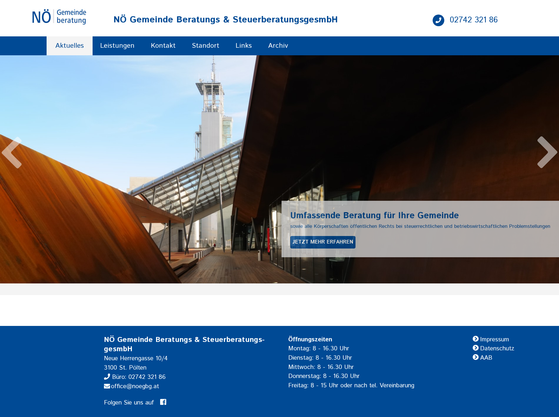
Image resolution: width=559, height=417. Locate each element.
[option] (279, 169)
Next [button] (547, 158)
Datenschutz (497, 348)
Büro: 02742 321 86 (138, 377)
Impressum (494, 339)
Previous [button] (11, 146)
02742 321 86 (472, 20)
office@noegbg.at (135, 386)
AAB (486, 358)
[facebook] (163, 402)
